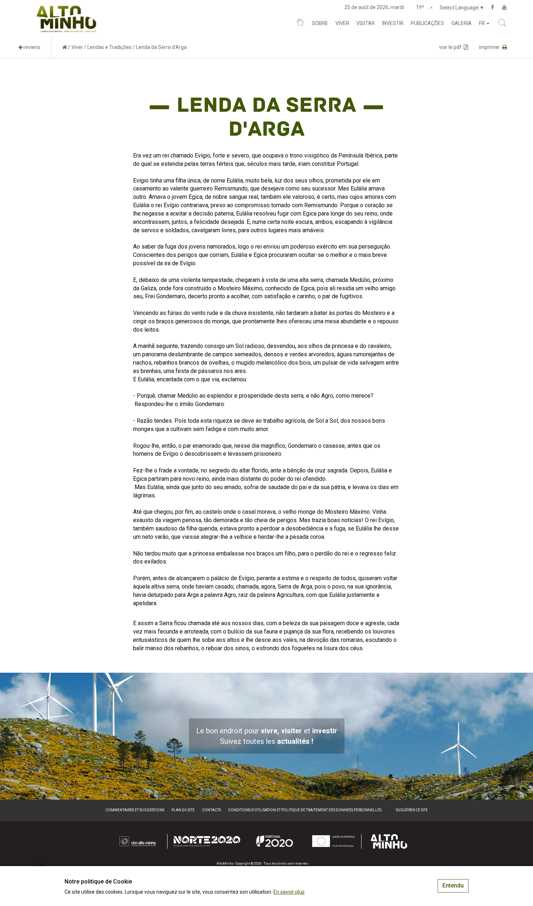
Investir (393, 23)
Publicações (427, 23)
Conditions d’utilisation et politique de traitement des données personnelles (304, 810)
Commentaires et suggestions (135, 810)
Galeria (461, 23)
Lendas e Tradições (109, 47)
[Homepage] (300, 24)
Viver (342, 23)
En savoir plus (289, 892)
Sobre (320, 23)
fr (482, 23)
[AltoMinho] (66, 9)
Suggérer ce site (412, 810)
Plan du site (183, 810)
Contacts (211, 810)
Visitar (365, 23)
